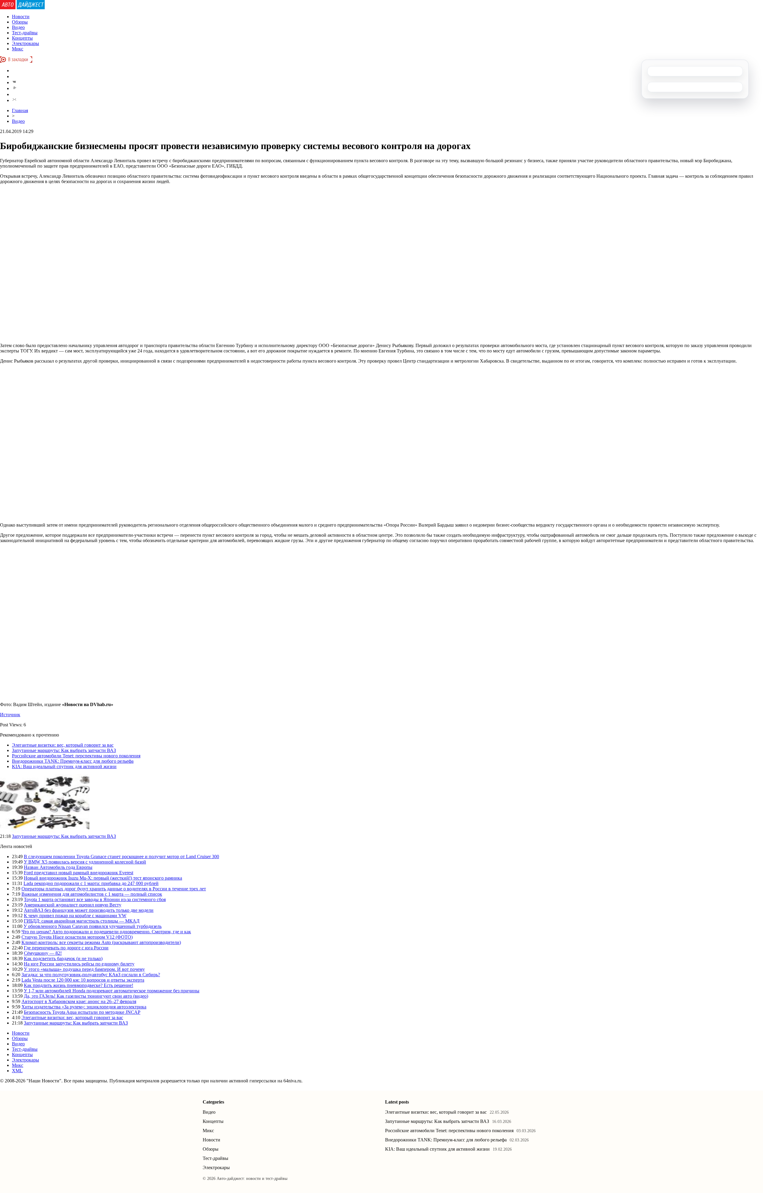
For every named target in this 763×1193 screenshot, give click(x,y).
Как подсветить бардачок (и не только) (63, 958)
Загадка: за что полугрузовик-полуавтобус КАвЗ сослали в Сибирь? (90, 974)
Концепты (22, 38)
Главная (20, 110)
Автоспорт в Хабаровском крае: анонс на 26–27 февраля (78, 1001)
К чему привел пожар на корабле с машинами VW (75, 915)
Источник (10, 714)
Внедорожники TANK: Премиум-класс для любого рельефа (73, 761)
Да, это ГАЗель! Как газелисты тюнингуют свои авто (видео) (86, 996)
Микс (17, 48)
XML (17, 1070)
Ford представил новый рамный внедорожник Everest (78, 872)
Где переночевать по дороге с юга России (66, 947)
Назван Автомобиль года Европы (58, 867)
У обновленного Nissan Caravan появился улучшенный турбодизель (93, 926)
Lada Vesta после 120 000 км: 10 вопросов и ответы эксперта (82, 979)
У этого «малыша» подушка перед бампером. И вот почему (84, 969)
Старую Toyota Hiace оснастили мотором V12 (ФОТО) (77, 937)
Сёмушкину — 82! (43, 953)
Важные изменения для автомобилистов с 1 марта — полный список (91, 894)
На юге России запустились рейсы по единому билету (79, 963)
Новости (21, 16)
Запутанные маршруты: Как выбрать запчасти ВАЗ (64, 750)
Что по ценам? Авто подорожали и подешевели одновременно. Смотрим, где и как (106, 931)
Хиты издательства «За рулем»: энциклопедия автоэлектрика (83, 1006)
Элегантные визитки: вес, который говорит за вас (63, 745)
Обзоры (20, 21)
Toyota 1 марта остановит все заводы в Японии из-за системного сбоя (95, 899)
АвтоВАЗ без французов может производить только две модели (88, 910)
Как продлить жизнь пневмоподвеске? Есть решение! (78, 985)
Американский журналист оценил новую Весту (72, 904)
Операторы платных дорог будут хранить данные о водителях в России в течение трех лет (113, 888)
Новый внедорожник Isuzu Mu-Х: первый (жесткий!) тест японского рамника (103, 878)
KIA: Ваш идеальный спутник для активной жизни (64, 766)
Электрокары (25, 43)
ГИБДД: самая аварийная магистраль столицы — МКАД (81, 920)
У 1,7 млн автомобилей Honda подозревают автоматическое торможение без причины (111, 990)
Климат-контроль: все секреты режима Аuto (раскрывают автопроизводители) (101, 942)
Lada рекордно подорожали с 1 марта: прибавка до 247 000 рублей (91, 883)
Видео (18, 27)
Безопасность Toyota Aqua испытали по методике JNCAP (82, 1012)
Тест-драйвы (25, 32)
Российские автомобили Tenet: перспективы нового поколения (76, 755)
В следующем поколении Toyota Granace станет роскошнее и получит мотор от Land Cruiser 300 (121, 856)
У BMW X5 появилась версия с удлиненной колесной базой (85, 861)
